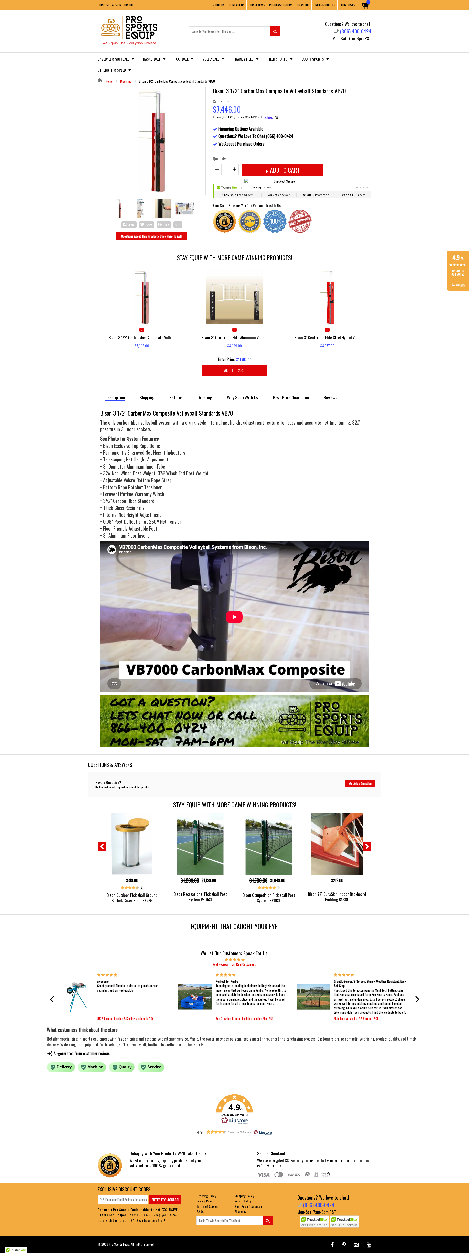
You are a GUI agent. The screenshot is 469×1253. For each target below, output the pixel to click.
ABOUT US (218, 4)
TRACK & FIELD (243, 59)
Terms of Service (207, 1206)
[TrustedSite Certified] (314, 1221)
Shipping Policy (244, 1195)
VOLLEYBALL (211, 59)
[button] (53, 999)
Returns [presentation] (176, 397)
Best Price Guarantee (248, 1206)
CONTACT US (237, 4)
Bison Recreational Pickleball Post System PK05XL (200, 897)
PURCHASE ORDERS (281, 4)
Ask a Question (362, 783)
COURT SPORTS (313, 59)
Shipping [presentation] (147, 397)
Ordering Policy (206, 1195)
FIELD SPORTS (278, 59)
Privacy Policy (204, 1200)
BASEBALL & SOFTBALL (114, 59)
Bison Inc (125, 81)
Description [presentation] (115, 398)
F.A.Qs (200, 1211)
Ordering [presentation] (204, 397)
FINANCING (303, 4)
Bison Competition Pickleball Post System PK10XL (269, 898)
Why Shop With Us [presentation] (242, 397)
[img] (234, 959)
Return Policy (242, 1200)
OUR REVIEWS (257, 4)
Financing (240, 1211)
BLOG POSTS (347, 4)
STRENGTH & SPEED (112, 70)
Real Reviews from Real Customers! (234, 964)
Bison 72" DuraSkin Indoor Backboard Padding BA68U (337, 897)
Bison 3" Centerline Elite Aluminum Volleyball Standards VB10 (234, 337)
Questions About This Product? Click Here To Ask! (151, 236)
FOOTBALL (182, 59)
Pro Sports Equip (119, 1244)
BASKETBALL (152, 59)
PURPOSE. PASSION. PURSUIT (116, 4)
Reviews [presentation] (330, 397)
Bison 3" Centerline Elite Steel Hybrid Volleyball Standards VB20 (327, 337)
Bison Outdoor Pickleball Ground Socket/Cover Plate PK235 (132, 898)
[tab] (115, 397)
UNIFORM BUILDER (324, 4)
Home (109, 81)
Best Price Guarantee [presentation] (291, 397)
